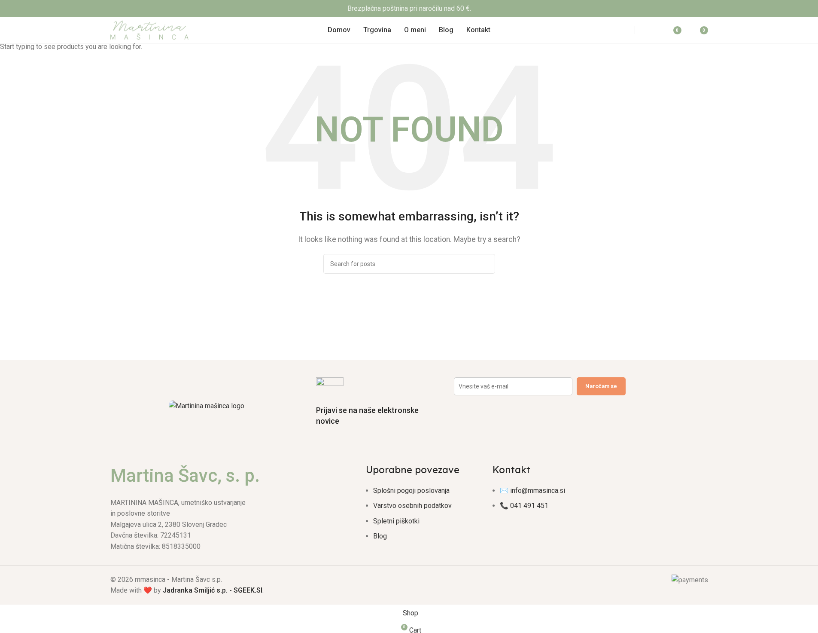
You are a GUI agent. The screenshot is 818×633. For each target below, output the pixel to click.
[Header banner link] (409, 8)
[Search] (618, 30)
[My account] (651, 30)
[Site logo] (149, 29)
